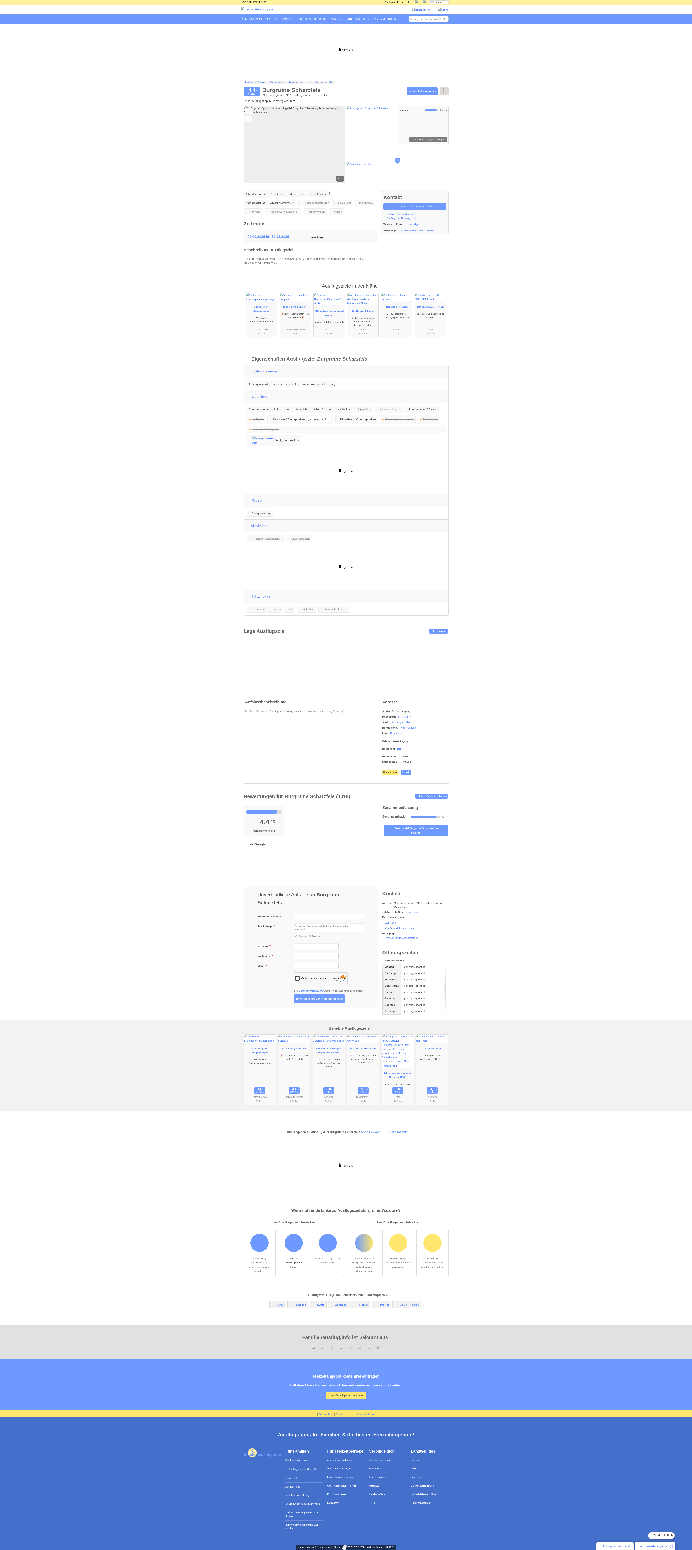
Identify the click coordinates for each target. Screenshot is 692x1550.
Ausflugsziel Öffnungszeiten (402, 218)
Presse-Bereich (377, 1468)
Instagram (374, 1485)
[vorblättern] (337, 144)
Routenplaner (440, 631)
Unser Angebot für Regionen (341, 1485)
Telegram (362, 1304)
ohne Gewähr (370, 1132)
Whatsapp (340, 1304)
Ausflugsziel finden (256, 18)
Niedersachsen (407, 727)
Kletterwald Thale (363, 310)
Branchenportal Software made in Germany (320, 1547)
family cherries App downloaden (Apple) (301, 1526)
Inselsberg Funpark (295, 306)
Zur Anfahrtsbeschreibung (400, 928)
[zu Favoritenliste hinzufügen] (248, 111)
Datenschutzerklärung (311, 990)
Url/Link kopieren (409, 1304)
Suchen (446, 19)
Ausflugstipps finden (296, 1460)
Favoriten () (616, 1546)
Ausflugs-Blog (292, 1486)
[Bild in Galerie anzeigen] (372, 125)
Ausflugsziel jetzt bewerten (417, 830)
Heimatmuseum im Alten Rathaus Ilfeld (397, 1075)
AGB (413, 1468)
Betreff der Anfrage (269, 916)
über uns (415, 1460)
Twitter (320, 1304)
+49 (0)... (399, 224)
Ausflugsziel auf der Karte (401, 214)
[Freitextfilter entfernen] (438, 19)
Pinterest (384, 1304)
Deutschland (397, 733)
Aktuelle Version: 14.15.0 (380, 1547)
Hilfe (407, 2)
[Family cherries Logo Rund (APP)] (421, 9)
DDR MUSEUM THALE (430, 306)
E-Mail (280, 1304)
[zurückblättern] (253, 144)
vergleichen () (656, 1546)
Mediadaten (333, 1503)
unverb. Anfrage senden (422, 91)
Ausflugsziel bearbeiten (339, 1460)
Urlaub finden (292, 1478)
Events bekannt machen (340, 1477)
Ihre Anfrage (265, 926)
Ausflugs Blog (341, 18)
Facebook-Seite (377, 1494)
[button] (295, 144)
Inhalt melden (398, 1132)
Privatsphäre (325, 1414)
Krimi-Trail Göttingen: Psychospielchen (329, 1050)
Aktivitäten (258, 526)
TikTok (372, 1503)
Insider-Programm (378, 1477)
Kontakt (406, 772)
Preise (256, 500)
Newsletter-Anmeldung (297, 1495)
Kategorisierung (264, 371)
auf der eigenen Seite (398, 1262)
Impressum (417, 1477)
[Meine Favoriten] (403, 19)
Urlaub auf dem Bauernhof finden (302, 1503)
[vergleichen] (248, 119)
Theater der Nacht (397, 306)
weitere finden (293, 1262)
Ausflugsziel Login (394, 2)
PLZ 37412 (404, 716)
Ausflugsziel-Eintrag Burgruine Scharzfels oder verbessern (364, 1264)
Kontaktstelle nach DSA (423, 1494)
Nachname (264, 956)
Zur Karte (390, 922)
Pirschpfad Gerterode (363, 1048)
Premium (441, 289)
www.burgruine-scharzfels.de (417, 230)
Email (261, 965)
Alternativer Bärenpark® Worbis (329, 312)
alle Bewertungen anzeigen (429, 139)
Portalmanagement (421, 1503)
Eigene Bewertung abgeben (433, 796)
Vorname (263, 946)
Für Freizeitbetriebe (311, 18)
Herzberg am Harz (400, 722)
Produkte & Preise (336, 1494)
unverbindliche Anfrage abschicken (319, 998)
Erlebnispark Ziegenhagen (261, 308)
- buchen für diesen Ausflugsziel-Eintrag (432, 1262)
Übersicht (259, 397)
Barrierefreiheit (663, 1535)
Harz (398, 748)
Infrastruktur (260, 596)
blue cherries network (380, 1460)
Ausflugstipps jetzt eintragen (347, 1395)
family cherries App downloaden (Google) (301, 1514)
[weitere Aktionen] (444, 91)
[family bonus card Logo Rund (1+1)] (443, 9)
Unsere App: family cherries (376, 18)
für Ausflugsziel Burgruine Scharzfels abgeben (259, 1264)
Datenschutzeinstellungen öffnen (355, 1414)
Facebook (300, 1304)
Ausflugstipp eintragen (339, 1468)
